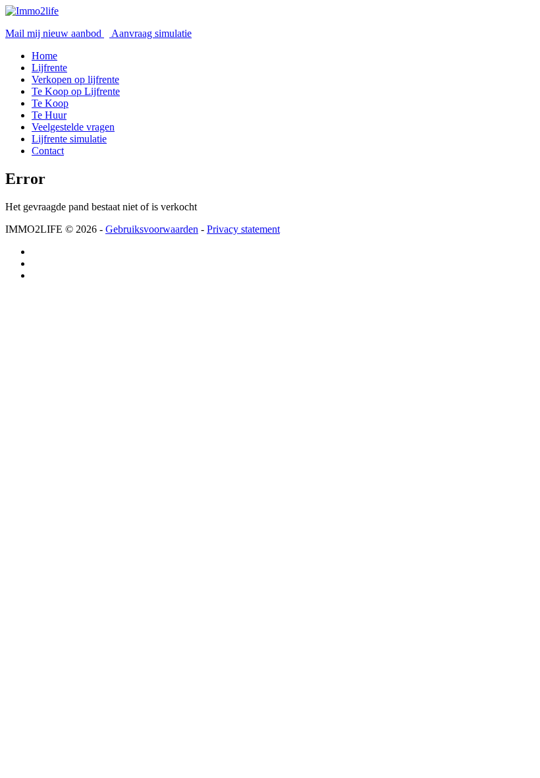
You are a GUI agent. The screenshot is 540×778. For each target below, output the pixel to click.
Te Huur (49, 115)
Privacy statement (243, 229)
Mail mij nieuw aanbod (54, 33)
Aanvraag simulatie (150, 33)
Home (44, 55)
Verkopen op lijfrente (75, 79)
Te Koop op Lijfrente (76, 91)
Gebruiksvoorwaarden (151, 229)
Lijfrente (49, 67)
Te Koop (50, 103)
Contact (48, 150)
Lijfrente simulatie (69, 138)
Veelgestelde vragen (73, 127)
